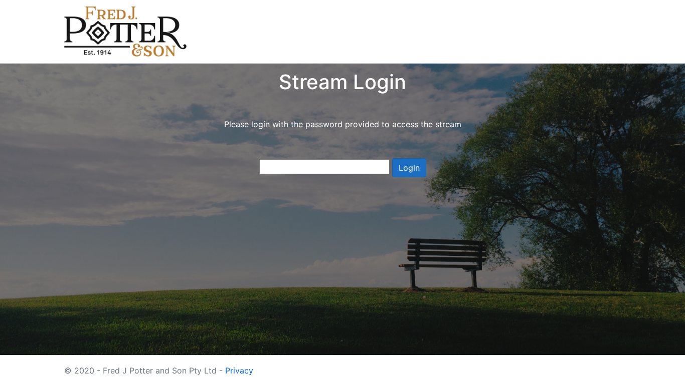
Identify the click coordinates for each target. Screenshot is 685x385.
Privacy (239, 370)
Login (409, 168)
